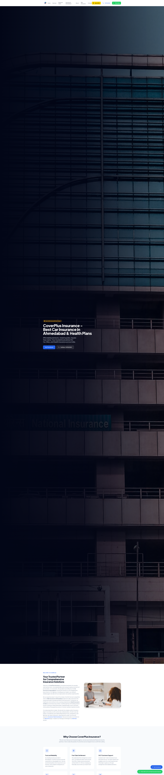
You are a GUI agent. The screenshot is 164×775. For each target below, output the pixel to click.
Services (54, 3)
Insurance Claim (60, 3)
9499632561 (107, 3)
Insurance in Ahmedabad (68, 3)
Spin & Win (97, 3)
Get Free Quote (49, 347)
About (77, 3)
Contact (90, 3)
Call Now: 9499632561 (66, 347)
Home (49, 3)
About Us (47, 718)
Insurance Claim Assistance (55, 717)
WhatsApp (117, 3)
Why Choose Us (83, 3)
